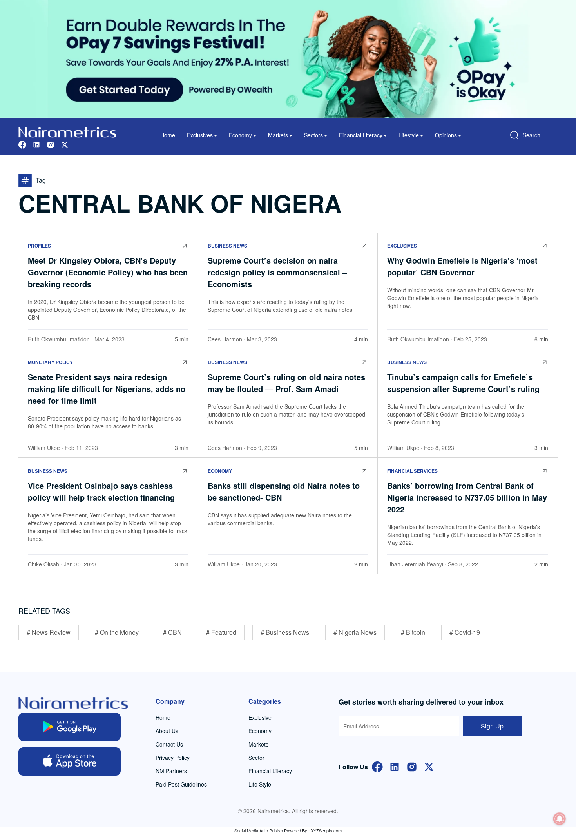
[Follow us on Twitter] (65, 143)
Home (167, 135)
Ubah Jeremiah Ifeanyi (415, 564)
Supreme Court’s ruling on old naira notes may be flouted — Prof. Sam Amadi (286, 382)
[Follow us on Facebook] (22, 143)
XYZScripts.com (326, 830)
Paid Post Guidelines (181, 784)
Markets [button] (278, 135)
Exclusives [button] (200, 135)
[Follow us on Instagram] (50, 143)
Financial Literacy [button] (360, 135)
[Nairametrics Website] (67, 131)
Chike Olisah (43, 564)
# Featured (221, 632)
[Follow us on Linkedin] (36, 143)
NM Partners (171, 771)
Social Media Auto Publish (258, 830)
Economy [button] (240, 135)
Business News (227, 245)
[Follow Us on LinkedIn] (394, 765)
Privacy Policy (173, 757)
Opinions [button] (446, 135)
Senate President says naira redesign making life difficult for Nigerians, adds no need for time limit (106, 388)
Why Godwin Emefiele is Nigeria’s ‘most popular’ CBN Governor (462, 266)
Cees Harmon (225, 339)
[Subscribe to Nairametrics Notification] (559, 818)
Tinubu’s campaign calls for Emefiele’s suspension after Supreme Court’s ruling (463, 382)
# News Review (49, 632)
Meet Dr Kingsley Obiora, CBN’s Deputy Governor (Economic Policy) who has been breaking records (108, 272)
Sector (256, 757)
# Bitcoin (413, 632)
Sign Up (492, 725)
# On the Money (117, 632)
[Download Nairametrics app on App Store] (69, 761)
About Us (167, 731)
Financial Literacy (270, 771)
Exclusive (260, 717)
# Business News (285, 632)
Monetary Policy (50, 362)
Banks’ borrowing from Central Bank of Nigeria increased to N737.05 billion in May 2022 (467, 497)
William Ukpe (44, 448)
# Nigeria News (355, 632)
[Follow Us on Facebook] (377, 765)
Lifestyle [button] (408, 135)
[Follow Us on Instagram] (411, 765)
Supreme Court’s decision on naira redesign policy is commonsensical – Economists (277, 272)
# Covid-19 (464, 632)
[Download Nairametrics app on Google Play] (69, 727)
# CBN (172, 632)
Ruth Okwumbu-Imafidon (59, 339)
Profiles (39, 245)
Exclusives (402, 245)
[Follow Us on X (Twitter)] (429, 765)
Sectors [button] (313, 135)
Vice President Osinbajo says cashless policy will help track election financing (101, 491)
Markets (258, 744)
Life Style (259, 784)
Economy (220, 470)
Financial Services (412, 470)
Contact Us (169, 744)
